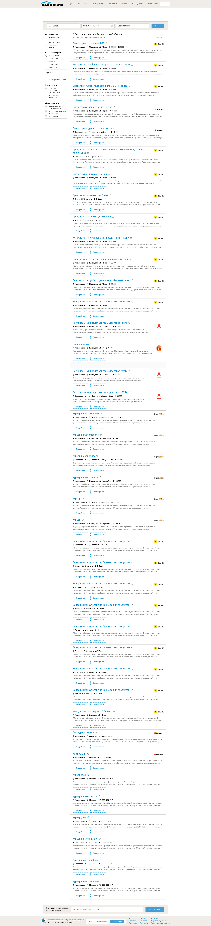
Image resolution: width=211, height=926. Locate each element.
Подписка (133, 923)
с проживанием (55, 113)
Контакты (144, 921)
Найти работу (97, 4)
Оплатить (132, 921)
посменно (53, 40)
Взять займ (153, 4)
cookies (104, 921)
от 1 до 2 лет (54, 93)
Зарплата (49, 73)
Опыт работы (51, 85)
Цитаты (143, 919)
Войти (164, 4)
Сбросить (160, 38)
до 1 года (53, 90)
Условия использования (160, 923)
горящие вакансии (56, 106)
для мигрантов (55, 108)
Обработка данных (158, 921)
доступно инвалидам (57, 111)
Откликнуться (98, 58)
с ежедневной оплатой (58, 80)
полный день (54, 37)
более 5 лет (53, 98)
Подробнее (80, 58)
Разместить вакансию (117, 4)
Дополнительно (52, 103)
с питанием (53, 116)
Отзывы (154, 919)
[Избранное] (71, 3)
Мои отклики (82, 4)
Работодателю (137, 4)
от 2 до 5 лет (54, 95)
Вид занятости (51, 34)
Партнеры (144, 923)
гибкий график (54, 42)
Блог (131, 919)
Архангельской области (75, 920)
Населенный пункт (53, 53)
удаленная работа (56, 45)
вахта (51, 47)
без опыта (53, 88)
